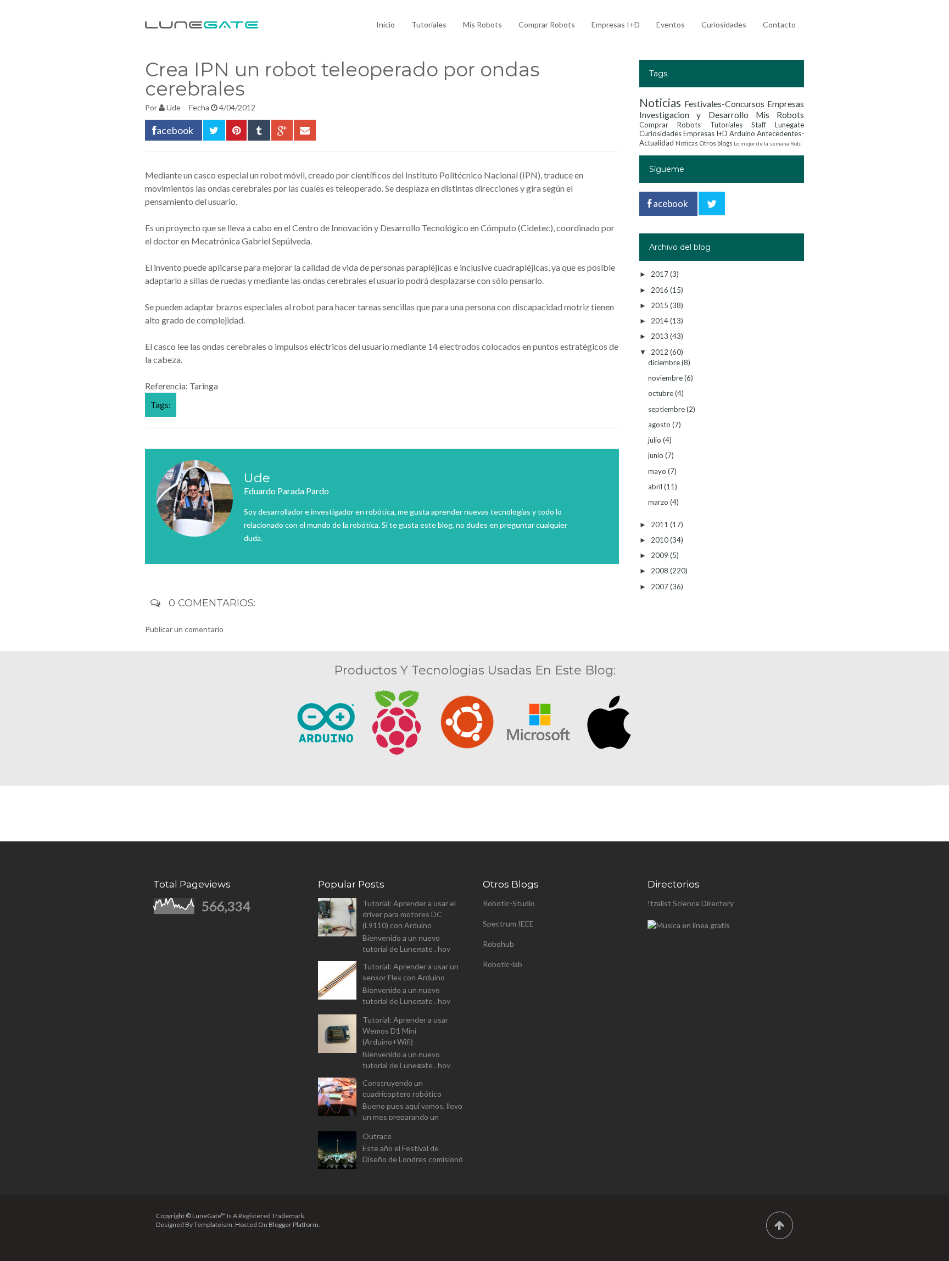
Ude (173, 107)
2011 (660, 524)
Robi (796, 143)
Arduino (742, 133)
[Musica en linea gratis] (688, 925)
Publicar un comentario (184, 629)
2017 (660, 274)
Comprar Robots (546, 24)
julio (655, 440)
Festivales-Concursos (724, 104)
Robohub (498, 943)
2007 (660, 586)
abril (656, 486)
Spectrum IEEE (508, 923)
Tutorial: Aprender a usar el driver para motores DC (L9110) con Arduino (409, 914)
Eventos (670, 24)
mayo (658, 471)
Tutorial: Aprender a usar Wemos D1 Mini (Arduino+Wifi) (405, 1030)
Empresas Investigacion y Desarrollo (721, 109)
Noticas (687, 143)
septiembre (667, 409)
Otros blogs (716, 143)
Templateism (213, 1224)
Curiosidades (723, 24)
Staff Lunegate (777, 124)
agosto (660, 424)
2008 (660, 570)
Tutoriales (428, 24)
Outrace (377, 1136)
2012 (660, 352)
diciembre (665, 362)
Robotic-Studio (509, 903)
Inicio (385, 24)
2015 (660, 305)
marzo (659, 502)
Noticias (660, 102)
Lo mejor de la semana (761, 143)
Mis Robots (482, 24)
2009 (660, 555)
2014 (660, 320)
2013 (660, 336)
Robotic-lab (502, 964)
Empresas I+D (615, 24)
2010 (660, 539)
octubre (661, 393)
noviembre (666, 377)
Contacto (779, 24)
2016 (660, 290)
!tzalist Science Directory (690, 903)
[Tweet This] (214, 130)
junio (656, 455)
